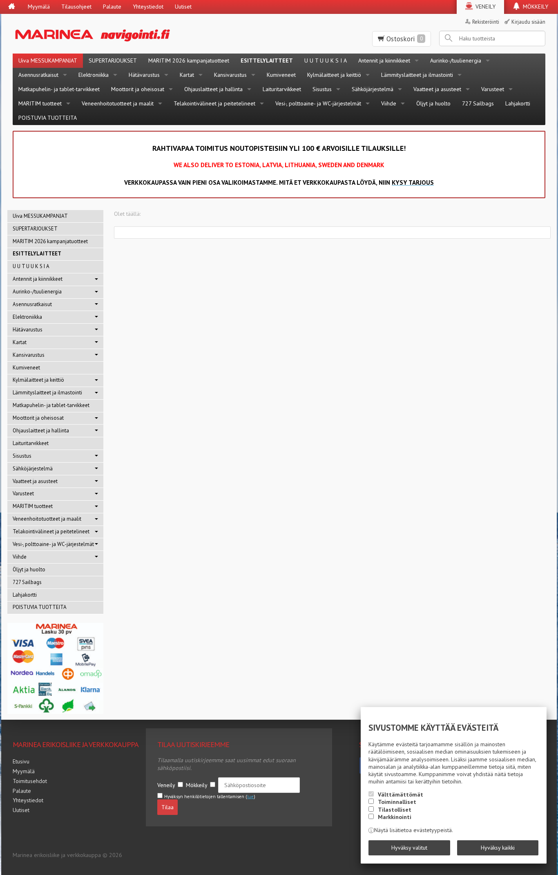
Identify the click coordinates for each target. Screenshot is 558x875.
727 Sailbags (478, 103)
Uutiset (183, 6)
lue (250, 796)
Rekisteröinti (485, 21)
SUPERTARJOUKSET (113, 60)
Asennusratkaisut (38, 74)
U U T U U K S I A (325, 60)
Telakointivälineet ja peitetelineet (214, 103)
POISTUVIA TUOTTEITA (47, 117)
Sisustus (322, 89)
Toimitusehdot (30, 781)
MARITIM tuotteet (40, 103)
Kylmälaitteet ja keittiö (334, 74)
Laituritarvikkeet (282, 89)
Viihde (388, 103)
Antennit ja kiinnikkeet (384, 60)
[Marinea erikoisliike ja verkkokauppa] (132, 33)
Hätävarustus (144, 74)
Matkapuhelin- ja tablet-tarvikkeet (59, 89)
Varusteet (492, 89)
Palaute (112, 6)
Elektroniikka (93, 74)
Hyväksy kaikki (498, 847)
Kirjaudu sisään (528, 21)
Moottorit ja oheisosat (137, 89)
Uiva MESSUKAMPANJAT (47, 60)
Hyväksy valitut (409, 847)
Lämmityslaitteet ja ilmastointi (417, 74)
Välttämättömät (400, 794)
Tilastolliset (394, 809)
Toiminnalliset (397, 802)
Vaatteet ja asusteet (437, 89)
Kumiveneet (281, 74)
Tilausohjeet (76, 6)
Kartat (187, 74)
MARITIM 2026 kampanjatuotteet (188, 60)
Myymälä (39, 6)
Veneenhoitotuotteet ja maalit (118, 103)
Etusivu (21, 761)
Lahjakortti (517, 103)
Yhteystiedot (148, 6)
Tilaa (167, 807)
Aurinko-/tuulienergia (455, 60)
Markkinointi (394, 817)
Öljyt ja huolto (433, 103)
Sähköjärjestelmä (372, 89)
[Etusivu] (11, 7)
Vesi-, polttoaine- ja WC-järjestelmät (318, 103)
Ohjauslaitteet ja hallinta (213, 89)
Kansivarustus (230, 74)
